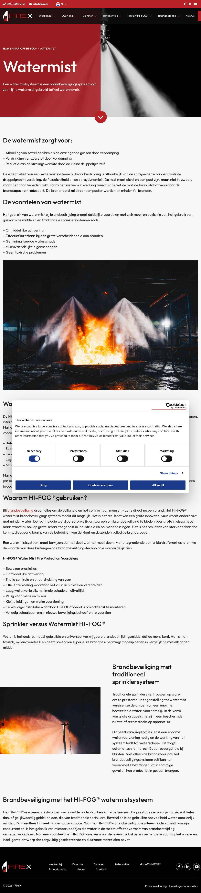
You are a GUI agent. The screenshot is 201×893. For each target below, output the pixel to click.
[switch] (78, 458)
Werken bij (45, 15)
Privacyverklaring (156, 886)
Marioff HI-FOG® (138, 15)
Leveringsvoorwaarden (183, 886)
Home (7, 48)
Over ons (67, 15)
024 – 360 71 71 (16, 4)
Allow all (158, 485)
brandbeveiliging (20, 510)
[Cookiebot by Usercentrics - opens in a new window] (169, 406)
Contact (101, 869)
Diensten (87, 15)
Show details (169, 473)
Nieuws (190, 15)
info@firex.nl (40, 4)
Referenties (110, 15)
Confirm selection (100, 485)
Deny (43, 485)
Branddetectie (167, 15)
